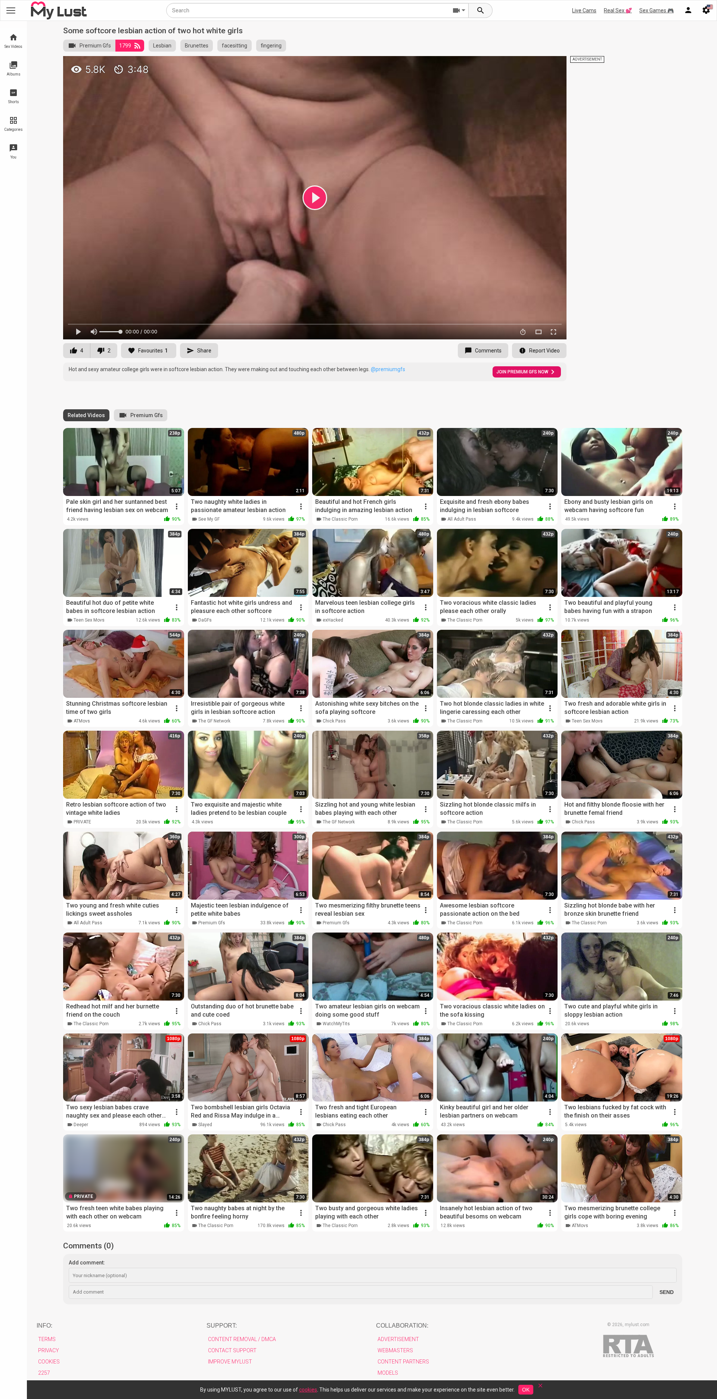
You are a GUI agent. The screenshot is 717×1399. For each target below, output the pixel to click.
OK (526, 1390)
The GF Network (214, 721)
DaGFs (205, 620)
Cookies (49, 1362)
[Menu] (688, 10)
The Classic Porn (340, 519)
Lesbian (162, 46)
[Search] (481, 10)
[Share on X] (552, 65)
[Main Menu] (10, 10)
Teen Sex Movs (89, 620)
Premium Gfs (95, 46)
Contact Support (232, 1350)
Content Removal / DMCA (242, 1339)
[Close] (540, 1388)
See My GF (209, 519)
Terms (47, 1339)
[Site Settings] (706, 10)
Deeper (81, 1124)
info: (44, 1325)
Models (388, 1373)
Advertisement (398, 1339)
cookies (308, 1390)
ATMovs (82, 721)
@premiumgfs (388, 369)
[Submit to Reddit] (536, 65)
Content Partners (403, 1362)
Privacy (48, 1350)
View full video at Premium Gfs (478, 65)
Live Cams (584, 10)
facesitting (234, 46)
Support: (222, 1325)
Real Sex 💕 (618, 10)
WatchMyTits (336, 1023)
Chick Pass (334, 721)
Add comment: (87, 1263)
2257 (44, 1373)
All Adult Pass (461, 519)
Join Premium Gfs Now (522, 372)
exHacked (333, 620)
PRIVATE (82, 822)
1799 (125, 46)
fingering (271, 46)
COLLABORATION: (402, 1325)
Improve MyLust (230, 1362)
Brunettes (196, 46)
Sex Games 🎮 (656, 10)
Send (666, 1292)
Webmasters (395, 1350)
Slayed (205, 1124)
